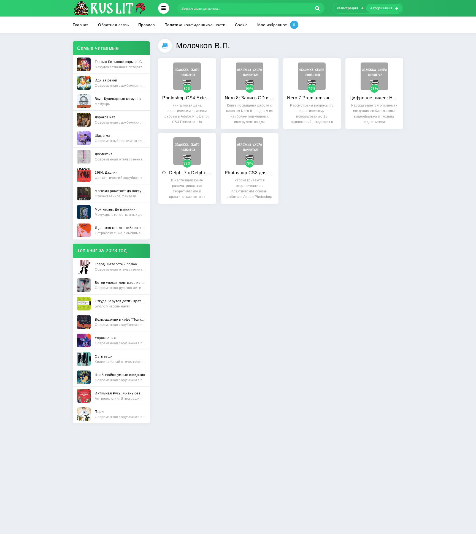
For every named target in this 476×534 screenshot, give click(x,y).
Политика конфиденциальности (195, 25)
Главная (81, 25)
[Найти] (317, 8)
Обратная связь (113, 25)
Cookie (241, 25)
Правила (146, 25)
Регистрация (347, 8)
